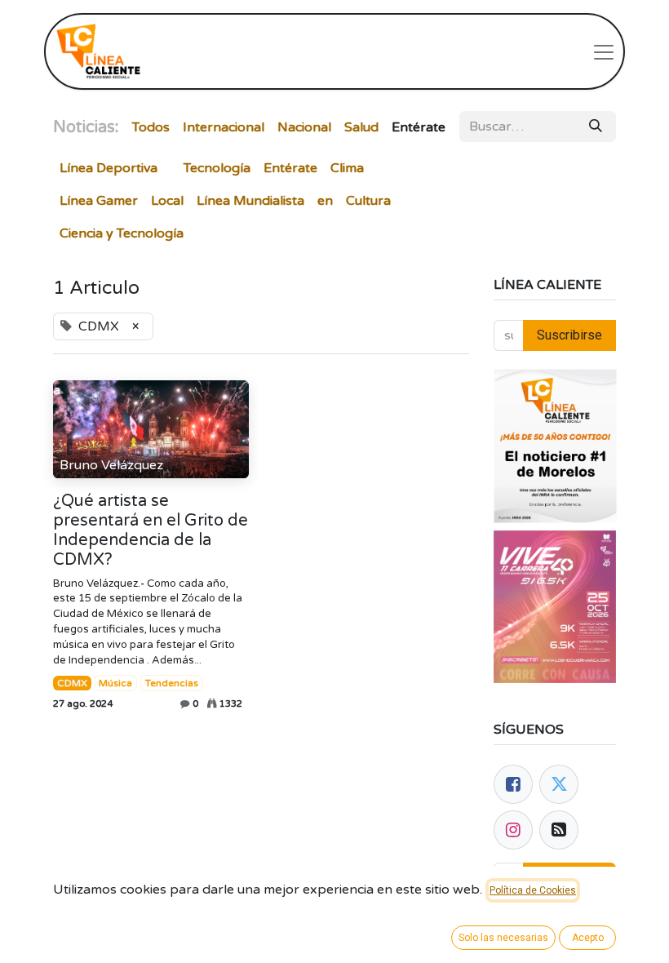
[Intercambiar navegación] (603, 51)
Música (115, 683)
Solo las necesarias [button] (503, 937)
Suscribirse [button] (569, 335)
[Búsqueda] (595, 126)
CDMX (72, 683)
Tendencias (171, 683)
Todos (151, 127)
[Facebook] (513, 784)
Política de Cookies (533, 890)
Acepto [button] (588, 937)
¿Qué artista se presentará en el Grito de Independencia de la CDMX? (150, 530)
